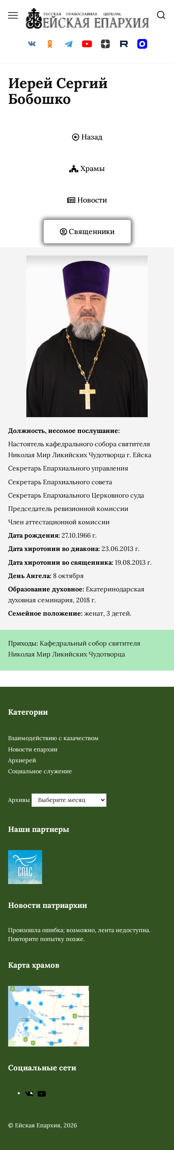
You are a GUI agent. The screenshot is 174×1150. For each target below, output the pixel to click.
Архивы (19, 800)
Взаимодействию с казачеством (53, 738)
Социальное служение (40, 771)
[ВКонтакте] (29, 1093)
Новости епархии (32, 749)
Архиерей (22, 760)
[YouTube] (42, 1093)
